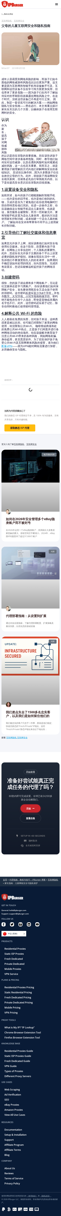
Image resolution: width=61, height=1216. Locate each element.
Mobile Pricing (12, 1007)
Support (9, 1139)
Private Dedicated (14, 964)
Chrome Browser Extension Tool (22, 1032)
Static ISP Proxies (14, 953)
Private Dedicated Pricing (18, 1002)
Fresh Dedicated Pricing (17, 997)
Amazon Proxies (13, 1109)
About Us (9, 1168)
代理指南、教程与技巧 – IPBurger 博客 (27, 879)
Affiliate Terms (12, 1150)
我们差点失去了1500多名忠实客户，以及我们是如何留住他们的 (28, 714)
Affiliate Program (14, 1144)
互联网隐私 (6, 20)
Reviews (9, 1173)
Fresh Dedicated (13, 958)
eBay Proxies (11, 1104)
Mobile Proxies (12, 969)
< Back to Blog (7, 14)
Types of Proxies (13, 1071)
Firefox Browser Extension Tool (22, 1037)
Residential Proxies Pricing (19, 987)
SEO (6, 1099)
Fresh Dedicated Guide (17, 1061)
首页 (5, 879)
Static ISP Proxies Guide (17, 1056)
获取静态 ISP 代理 (19, 427)
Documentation (13, 1129)
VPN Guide (10, 1066)
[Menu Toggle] (56, 4)
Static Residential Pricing (18, 992)
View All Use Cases (14, 1114)
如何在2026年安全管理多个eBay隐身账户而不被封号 (30, 521)
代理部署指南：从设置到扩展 (26, 616)
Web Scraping (12, 1089)
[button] (30, 772)
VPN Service (11, 974)
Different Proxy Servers (17, 1076)
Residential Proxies (15, 948)
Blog (6, 1155)
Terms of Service (13, 1178)
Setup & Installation (15, 1134)
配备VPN (6, 346)
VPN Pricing (11, 1012)
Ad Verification (12, 1094)
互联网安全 (19, 20)
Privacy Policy (12, 1183)
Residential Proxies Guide (18, 1051)
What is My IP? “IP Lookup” (19, 1027)
